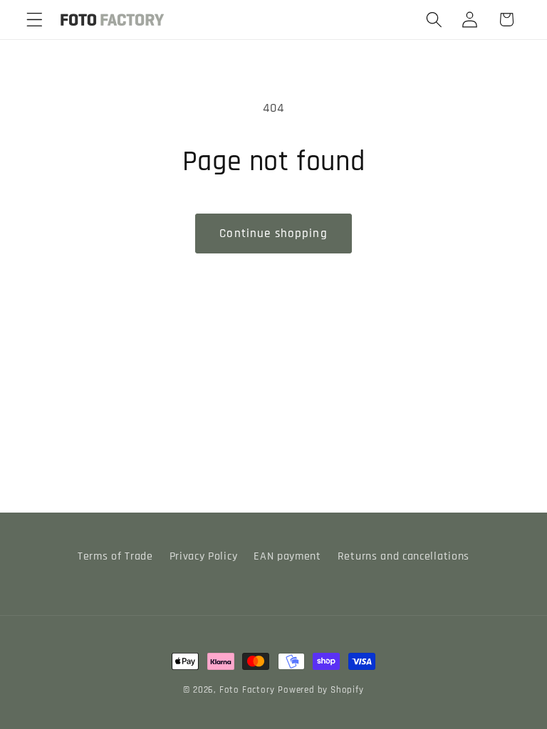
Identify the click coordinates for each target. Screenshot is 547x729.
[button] (34, 19)
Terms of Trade (115, 556)
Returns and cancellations (403, 556)
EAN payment (287, 556)
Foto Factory (247, 690)
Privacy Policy (204, 556)
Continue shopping (273, 233)
